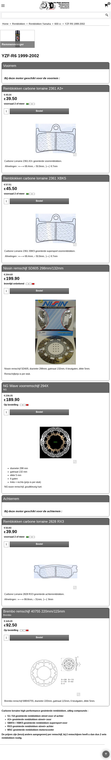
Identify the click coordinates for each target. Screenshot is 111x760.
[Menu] (3, 6)
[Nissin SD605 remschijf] (55, 332)
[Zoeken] (107, 15)
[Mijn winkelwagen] (106, 5)
